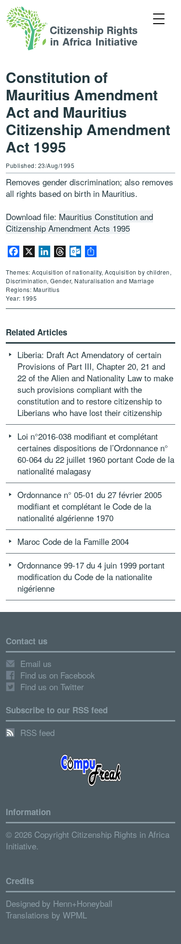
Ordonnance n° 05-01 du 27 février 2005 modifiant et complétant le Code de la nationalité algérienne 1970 (89, 506)
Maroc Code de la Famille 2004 (73, 541)
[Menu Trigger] (158, 18)
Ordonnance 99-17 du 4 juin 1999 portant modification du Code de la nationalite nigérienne (91, 576)
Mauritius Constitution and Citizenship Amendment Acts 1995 (79, 222)
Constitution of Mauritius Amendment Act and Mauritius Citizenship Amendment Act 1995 (88, 112)
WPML (75, 915)
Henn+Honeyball (82, 903)
